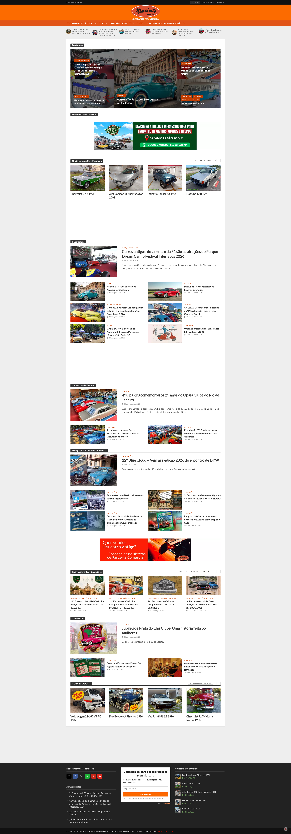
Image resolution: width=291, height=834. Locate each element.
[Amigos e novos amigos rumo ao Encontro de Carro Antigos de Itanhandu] (165, 667)
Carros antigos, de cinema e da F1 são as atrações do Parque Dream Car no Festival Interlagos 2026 (108, 32)
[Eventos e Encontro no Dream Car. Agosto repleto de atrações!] (87, 667)
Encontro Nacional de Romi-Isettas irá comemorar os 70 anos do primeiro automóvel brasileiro (125, 519)
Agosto (77, 598)
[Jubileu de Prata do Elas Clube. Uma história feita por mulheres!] (148, 31)
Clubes (140, 23)
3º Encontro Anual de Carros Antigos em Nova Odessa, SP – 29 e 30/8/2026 (201, 604)
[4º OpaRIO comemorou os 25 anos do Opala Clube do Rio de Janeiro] (199, 64)
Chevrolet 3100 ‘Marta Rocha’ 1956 (161, 718)
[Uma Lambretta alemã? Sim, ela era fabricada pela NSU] (165, 333)
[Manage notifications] (285, 829)
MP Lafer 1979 (194, 193)
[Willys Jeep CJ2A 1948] (203, 700)
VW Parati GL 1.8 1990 (122, 716)
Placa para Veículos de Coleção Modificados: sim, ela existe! (89, 102)
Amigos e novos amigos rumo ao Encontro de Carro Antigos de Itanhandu (200, 666)
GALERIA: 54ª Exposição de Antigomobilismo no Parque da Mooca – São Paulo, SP (123, 331)
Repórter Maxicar (81, 97)
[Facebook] (75, 776)
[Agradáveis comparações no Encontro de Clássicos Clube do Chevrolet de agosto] (87, 434)
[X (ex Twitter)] (81, 776)
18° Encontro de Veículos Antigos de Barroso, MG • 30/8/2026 (161, 604)
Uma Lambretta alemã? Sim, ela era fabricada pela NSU (201, 330)
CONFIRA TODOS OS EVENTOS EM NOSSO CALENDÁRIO (194, 571)
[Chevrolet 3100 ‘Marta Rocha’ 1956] (165, 700)
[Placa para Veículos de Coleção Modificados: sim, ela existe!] (92, 93)
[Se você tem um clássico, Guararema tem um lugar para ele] (87, 499)
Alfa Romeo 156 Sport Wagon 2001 (87, 195)
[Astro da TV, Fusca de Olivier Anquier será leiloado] (121, 31)
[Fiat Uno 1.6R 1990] (165, 178)
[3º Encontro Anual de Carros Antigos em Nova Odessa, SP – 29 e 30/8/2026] (203, 585)
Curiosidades (189, 326)
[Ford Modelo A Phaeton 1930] (87, 700)
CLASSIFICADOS (80, 683)
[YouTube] (99, 776)
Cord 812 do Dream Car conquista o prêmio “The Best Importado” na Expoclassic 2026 (125, 310)
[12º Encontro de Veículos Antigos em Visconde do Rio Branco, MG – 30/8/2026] (126, 585)
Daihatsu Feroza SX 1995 (123, 193)
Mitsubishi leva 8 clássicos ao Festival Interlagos (213, 31)
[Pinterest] (93, 776)
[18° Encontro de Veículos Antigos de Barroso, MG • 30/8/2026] (165, 585)
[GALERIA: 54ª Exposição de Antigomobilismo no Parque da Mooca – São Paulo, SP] (87, 333)
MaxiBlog (121, 95)
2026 (72, 598)
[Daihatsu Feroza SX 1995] (126, 178)
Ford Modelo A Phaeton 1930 (87, 716)
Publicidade (220, 2)
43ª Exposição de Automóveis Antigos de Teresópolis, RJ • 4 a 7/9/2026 (186, 32)
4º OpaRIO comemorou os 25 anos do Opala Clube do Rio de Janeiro (195, 70)
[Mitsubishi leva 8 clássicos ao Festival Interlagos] (201, 31)
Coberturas (186, 64)
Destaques (198, 96)
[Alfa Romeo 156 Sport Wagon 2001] (87, 178)
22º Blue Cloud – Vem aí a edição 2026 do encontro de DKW (170, 460)
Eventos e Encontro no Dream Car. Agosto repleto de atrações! (124, 665)
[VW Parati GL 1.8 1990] (126, 700)
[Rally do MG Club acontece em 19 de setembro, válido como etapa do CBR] (165, 520)
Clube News (127, 624)
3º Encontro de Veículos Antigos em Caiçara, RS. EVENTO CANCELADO (202, 497)
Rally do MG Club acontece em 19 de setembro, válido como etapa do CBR (202, 519)
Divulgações (127, 456)
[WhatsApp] (87, 776)
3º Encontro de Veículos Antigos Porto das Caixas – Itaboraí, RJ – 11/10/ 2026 (81, 31)
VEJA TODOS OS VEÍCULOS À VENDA (200, 160)
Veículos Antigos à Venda (79, 23)
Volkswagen (186, 96)
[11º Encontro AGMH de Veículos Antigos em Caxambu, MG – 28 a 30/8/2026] (87, 585)
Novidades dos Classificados (86, 161)
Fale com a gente (208, 2)
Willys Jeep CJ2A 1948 (199, 716)
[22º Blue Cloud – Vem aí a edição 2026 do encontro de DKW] (93, 470)
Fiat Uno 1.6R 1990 (159, 193)
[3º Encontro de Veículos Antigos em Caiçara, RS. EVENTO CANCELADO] (165, 499)
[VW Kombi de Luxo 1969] (199, 93)
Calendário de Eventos (121, 23)
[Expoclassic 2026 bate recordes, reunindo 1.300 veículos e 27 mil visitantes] (165, 434)
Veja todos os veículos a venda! (200, 683)
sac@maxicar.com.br (165, 831)
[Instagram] (68, 776)
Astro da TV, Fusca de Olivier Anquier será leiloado (132, 31)
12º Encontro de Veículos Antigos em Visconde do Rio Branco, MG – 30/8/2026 (123, 604)
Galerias (187, 305)
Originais (195, 100)
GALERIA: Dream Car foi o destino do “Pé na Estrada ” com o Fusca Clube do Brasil (201, 310)
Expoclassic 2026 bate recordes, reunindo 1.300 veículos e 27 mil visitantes (200, 433)
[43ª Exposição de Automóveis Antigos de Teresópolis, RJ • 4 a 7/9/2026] (174, 32)
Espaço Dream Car (82, 61)
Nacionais (186, 100)
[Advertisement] (138, 220)
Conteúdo (100, 23)
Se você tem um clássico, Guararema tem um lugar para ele (125, 497)
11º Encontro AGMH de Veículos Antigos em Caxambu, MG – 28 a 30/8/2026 (87, 604)
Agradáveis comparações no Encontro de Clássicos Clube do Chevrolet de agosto (123, 433)
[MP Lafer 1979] (203, 178)
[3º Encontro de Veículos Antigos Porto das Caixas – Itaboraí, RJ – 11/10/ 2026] (68, 31)
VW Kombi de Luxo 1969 (192, 103)
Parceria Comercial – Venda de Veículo (165, 23)
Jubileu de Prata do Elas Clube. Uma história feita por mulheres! (160, 31)
